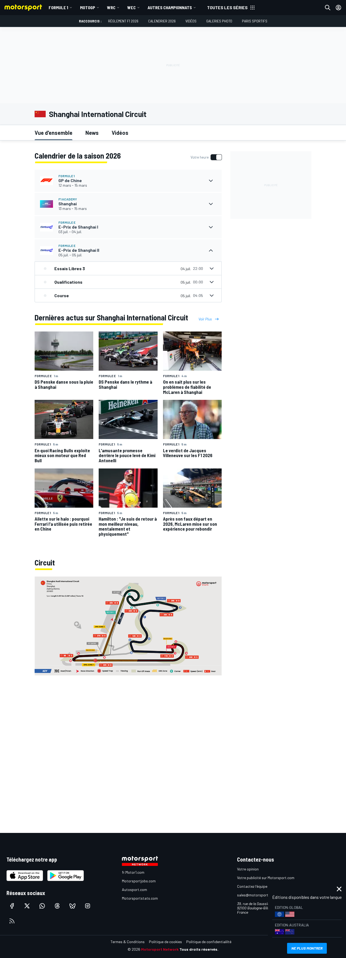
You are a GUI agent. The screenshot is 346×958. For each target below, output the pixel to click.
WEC (131, 7)
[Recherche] (327, 7)
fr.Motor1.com (133, 872)
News (92, 132)
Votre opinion (248, 869)
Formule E (66, 222)
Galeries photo (219, 21)
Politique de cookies (165, 941)
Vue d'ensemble (53, 132)
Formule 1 (58, 7)
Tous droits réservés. (198, 949)
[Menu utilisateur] (338, 7)
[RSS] (11, 921)
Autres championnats (170, 7)
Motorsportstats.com (140, 898)
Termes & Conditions (128, 941)
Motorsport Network (160, 949)
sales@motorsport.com (256, 895)
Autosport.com (134, 889)
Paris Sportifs (254, 21)
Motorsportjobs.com (139, 881)
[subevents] (210, 180)
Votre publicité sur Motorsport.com (265, 877)
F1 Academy (67, 199)
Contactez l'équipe (252, 886)
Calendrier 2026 (162, 21)
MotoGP (87, 7)
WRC (111, 7)
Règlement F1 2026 (123, 21)
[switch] (206, 157)
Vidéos (191, 21)
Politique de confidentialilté (208, 941)
